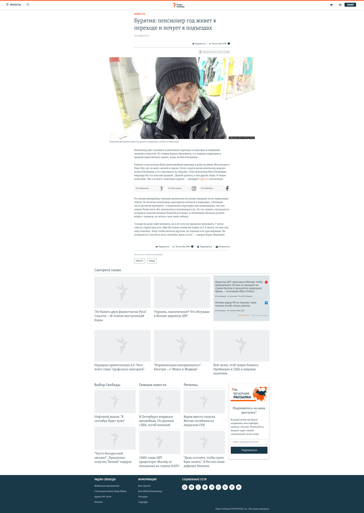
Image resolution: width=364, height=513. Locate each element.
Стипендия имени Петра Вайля (110, 491)
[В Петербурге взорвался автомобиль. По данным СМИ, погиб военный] (159, 401)
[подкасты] (340, 5)
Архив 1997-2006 (102, 497)
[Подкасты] (232, 487)
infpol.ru (204, 179)
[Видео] (331, 5)
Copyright (143, 502)
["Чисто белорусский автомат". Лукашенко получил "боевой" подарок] (115, 438)
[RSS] (225, 487)
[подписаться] (238, 487)
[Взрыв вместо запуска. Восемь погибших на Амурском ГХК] (204, 401)
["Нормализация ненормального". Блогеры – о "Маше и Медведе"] (182, 346)
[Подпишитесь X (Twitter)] (198, 487)
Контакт (98, 502)
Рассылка (143, 497)
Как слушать (144, 486)
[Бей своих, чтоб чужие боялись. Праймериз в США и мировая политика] (241, 346)
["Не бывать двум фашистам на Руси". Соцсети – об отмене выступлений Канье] (122, 292)
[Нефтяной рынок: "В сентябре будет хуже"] (115, 401)
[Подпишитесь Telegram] (211, 487)
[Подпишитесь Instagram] (218, 487)
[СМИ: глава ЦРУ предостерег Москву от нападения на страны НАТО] (159, 442)
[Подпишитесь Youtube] (205, 487)
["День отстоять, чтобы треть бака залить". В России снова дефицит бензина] (204, 442)
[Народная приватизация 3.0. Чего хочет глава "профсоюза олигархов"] (122, 346)
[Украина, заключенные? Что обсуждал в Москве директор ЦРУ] (182, 292)
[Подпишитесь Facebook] (191, 487)
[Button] (199, 44)
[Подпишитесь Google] (184, 487)
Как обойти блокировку (150, 491)
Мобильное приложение (106, 486)
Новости (139, 14)
